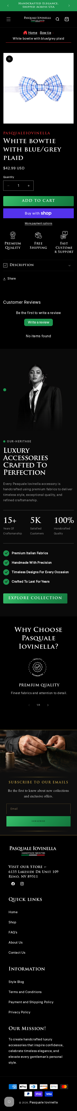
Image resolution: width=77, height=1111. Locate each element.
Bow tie (45, 33)
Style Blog (16, 982)
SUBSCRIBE (38, 821)
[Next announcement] (69, 5)
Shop (12, 922)
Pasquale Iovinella (44, 1102)
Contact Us (17, 952)
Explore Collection (35, 598)
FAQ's (13, 932)
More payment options (38, 223)
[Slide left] (29, 705)
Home (32, 33)
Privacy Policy (19, 1012)
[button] (8, 19)
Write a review (38, 322)
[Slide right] (48, 705)
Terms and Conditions (25, 992)
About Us (16, 942)
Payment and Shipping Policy (31, 1002)
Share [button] (11, 279)
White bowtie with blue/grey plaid (38, 38)
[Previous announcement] (8, 5)
